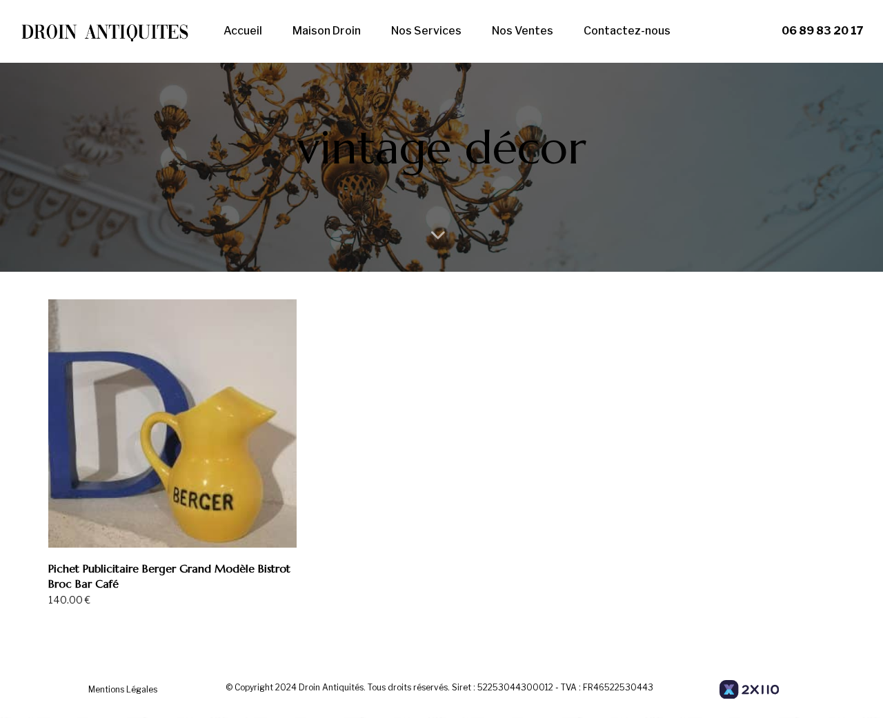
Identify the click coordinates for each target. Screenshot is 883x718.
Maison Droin (326, 30)
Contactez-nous (627, 30)
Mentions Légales (122, 689)
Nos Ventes (522, 30)
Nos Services (426, 30)
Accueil (243, 30)
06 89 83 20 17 (823, 30)
